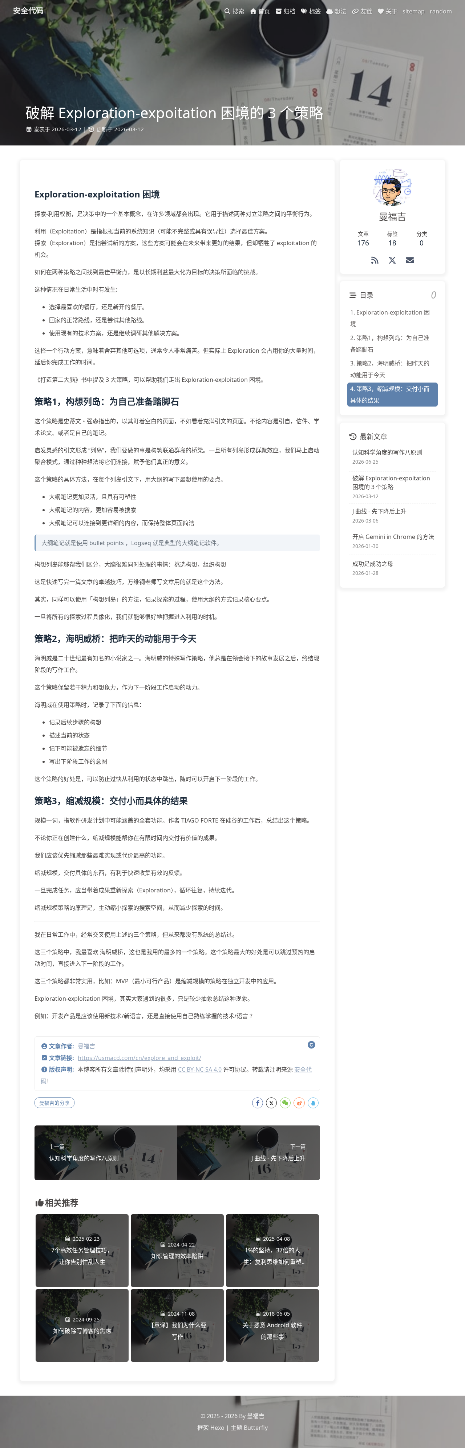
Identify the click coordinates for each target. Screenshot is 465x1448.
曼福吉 (86, 1046)
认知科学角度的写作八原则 (387, 452)
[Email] (410, 260)
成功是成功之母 (372, 564)
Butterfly (256, 1428)
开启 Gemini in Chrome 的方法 (393, 537)
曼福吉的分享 (54, 1102)
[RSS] (375, 260)
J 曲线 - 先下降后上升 (379, 511)
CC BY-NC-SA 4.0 (200, 1069)
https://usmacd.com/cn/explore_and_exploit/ (139, 1058)
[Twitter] (392, 260)
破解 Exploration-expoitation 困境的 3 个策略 (391, 482)
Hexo (217, 1428)
